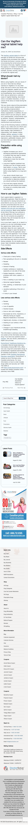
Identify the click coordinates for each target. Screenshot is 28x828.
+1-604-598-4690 (18, 735)
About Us (6, 608)
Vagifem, (4, 338)
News (5, 414)
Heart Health (7, 411)
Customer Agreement (9, 637)
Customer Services (8, 640)
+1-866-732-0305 (17, 726)
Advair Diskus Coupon (9, 663)
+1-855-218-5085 (14, 732)
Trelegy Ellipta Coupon (9, 712)
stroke (15, 167)
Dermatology (7, 407)
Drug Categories (8, 588)
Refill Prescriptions (8, 574)
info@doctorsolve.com (19, 6)
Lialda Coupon (7, 684)
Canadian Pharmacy (7, 14)
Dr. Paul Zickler (7, 617)
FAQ (5, 643)
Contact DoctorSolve (9, 577)
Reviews (6, 623)
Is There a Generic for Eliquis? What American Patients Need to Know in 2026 (18, 476)
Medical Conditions (8, 649)
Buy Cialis (6, 553)
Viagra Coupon (7, 715)
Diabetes (6, 430)
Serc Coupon (7, 706)
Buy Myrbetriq (7, 562)
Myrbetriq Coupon (8, 694)
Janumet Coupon (8, 672)
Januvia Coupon (8, 675)
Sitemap (6, 600)
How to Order (7, 571)
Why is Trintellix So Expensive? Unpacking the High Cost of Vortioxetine (19, 454)
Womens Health (7, 427)
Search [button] (22, 398)
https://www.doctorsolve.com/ (13, 367)
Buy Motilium (7, 565)
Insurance (6, 646)
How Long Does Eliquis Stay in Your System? (18, 465)
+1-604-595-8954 (17, 738)
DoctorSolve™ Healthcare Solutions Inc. (13, 343)
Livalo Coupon (7, 687)
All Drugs (6, 585)
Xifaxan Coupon (8, 718)
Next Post (21, 387)
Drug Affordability (8, 611)
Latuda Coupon (8, 681)
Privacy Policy (7, 652)
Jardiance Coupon (8, 678)
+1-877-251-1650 (15, 729)
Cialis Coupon (7, 666)
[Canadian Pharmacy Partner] (8, 10)
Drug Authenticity (8, 614)
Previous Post (8, 387)
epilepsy (14, 134)
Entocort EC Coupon (9, 669)
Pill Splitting (7, 626)
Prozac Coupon (8, 700)
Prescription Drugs (8, 597)
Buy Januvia (7, 559)
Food (5, 421)
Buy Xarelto (7, 568)
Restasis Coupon (8, 703)
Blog (15, 14)
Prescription (7, 424)
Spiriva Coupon (8, 709)
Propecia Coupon (8, 697)
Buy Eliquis (6, 556)
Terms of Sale (7, 655)
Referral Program (8, 620)
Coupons (6, 659)
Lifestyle (6, 417)
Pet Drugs (6, 594)
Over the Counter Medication (11, 591)
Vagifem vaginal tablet (11, 55)
